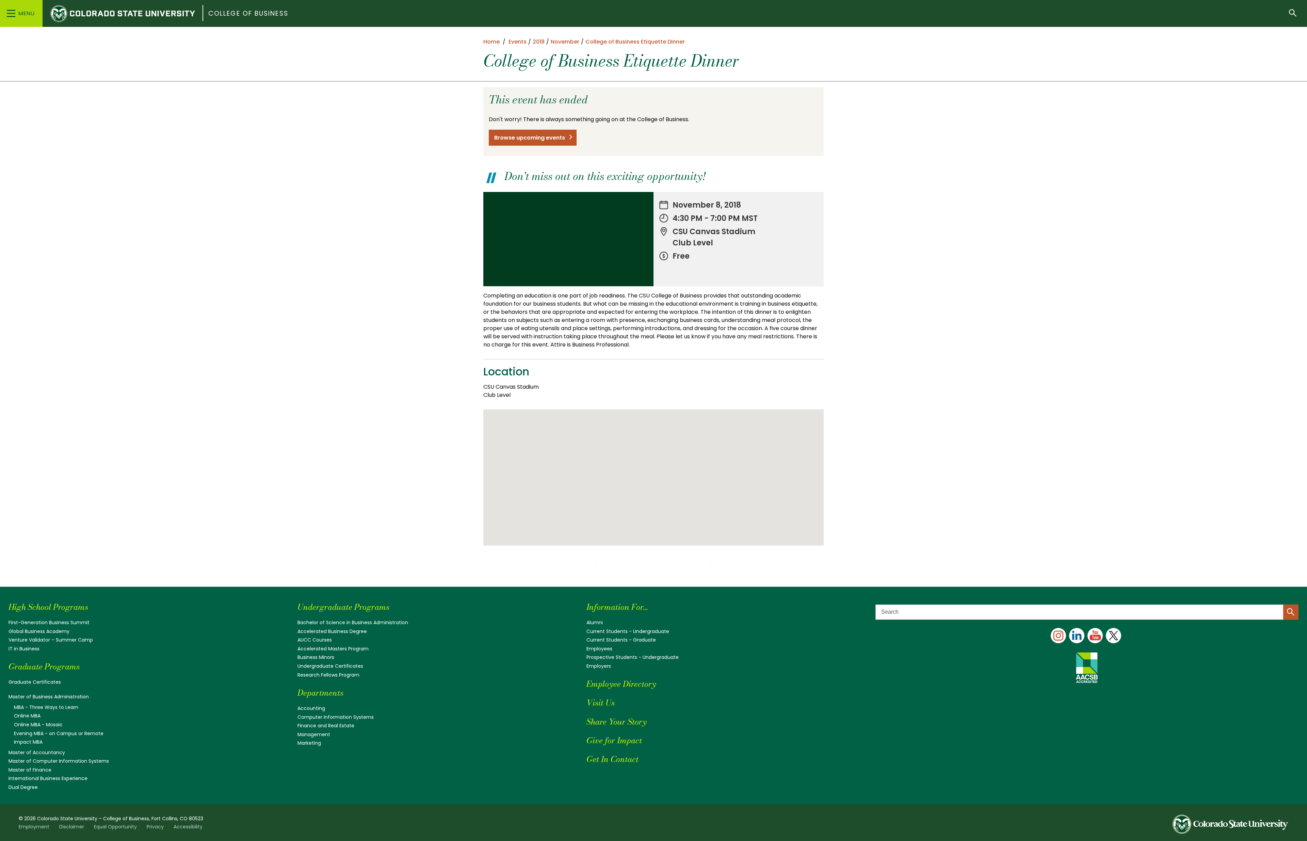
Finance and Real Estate (325, 725)
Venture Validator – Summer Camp (51, 639)
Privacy (155, 826)
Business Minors (315, 657)
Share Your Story (616, 721)
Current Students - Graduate (621, 639)
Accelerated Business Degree (332, 631)
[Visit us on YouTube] (1095, 635)
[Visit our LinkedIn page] (1076, 635)
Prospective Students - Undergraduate (632, 657)
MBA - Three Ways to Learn (46, 707)
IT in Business (24, 648)
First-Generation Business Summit (49, 622)
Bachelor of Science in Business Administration (352, 622)
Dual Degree (23, 787)
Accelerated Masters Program (333, 648)
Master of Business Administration (49, 696)
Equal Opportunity (115, 826)
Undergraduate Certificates (330, 666)
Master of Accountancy (37, 752)
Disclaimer (71, 826)
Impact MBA (28, 742)
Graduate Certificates (35, 682)
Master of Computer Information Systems (59, 761)
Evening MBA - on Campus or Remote (58, 733)
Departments (320, 692)
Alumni (594, 622)
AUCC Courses (314, 639)
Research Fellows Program (328, 675)
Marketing (309, 743)
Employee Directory (621, 684)
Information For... (617, 607)
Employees (599, 648)
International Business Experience (48, 778)
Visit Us (600, 702)
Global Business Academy (39, 631)
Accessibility (188, 826)
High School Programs (48, 607)
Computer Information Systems (335, 717)
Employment (34, 826)
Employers (598, 666)
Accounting (311, 708)
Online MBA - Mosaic (38, 724)
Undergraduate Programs (343, 607)
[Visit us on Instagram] (1058, 635)
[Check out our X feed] (1113, 635)
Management (313, 734)
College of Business (248, 13)
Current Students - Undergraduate (627, 631)
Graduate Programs (44, 666)
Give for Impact (614, 740)
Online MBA (27, 715)
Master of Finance (30, 769)
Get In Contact (612, 759)
